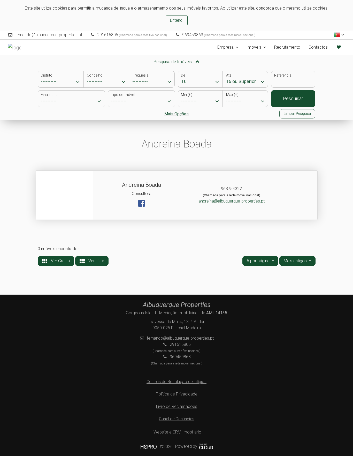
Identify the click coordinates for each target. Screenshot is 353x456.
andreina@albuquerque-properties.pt (231, 201)
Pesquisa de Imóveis (173, 61)
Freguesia (141, 75)
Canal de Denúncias (176, 418)
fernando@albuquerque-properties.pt (48, 34)
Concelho (95, 75)
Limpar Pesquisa (297, 113)
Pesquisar (293, 98)
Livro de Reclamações (176, 406)
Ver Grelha (60, 260)
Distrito (46, 75)
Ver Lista (95, 260)
